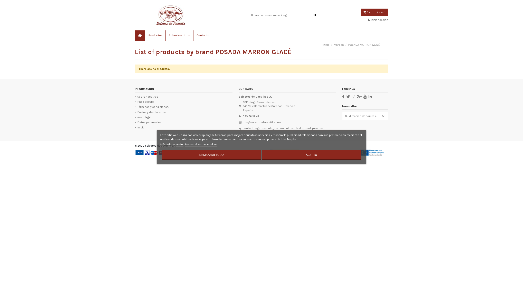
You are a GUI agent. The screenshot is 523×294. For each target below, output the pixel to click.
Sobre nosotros (147, 96)
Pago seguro (145, 102)
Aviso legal (144, 117)
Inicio (140, 127)
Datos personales (149, 122)
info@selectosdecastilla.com (262, 122)
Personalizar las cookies (201, 144)
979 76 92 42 (251, 116)
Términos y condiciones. (153, 107)
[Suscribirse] (383, 116)
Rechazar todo (211, 155)
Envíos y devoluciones (152, 112)
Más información (171, 144)
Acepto (311, 155)
